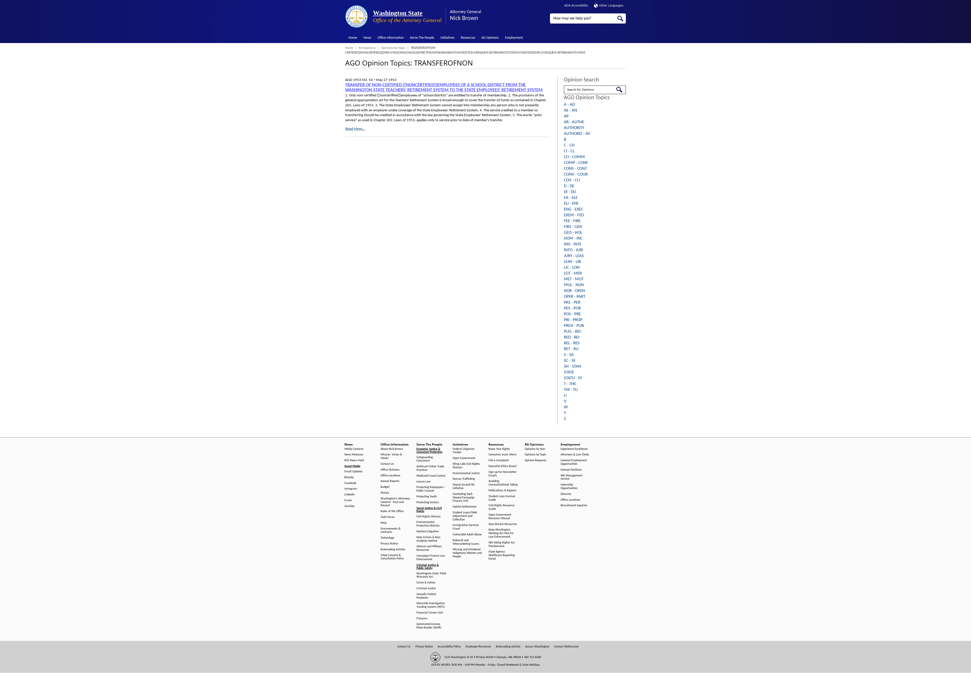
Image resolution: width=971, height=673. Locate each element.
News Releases (353, 454)
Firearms (422, 618)
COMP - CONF (576, 163)
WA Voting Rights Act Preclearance (502, 544)
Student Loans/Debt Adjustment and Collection (465, 516)
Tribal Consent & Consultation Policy (392, 557)
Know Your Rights (499, 449)
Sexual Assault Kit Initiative (464, 486)
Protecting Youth (426, 496)
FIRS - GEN (573, 227)
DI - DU (570, 192)
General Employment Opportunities (574, 462)
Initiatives (447, 38)
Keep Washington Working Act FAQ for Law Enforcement (501, 533)
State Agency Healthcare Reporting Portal (502, 555)
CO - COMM (574, 157)
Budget (385, 487)
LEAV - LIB (572, 262)
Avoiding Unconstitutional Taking (503, 483)
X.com (348, 500)
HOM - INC (573, 238)
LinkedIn (349, 494)
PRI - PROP (573, 320)
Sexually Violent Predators (426, 596)
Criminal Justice (426, 588)
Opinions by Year (535, 449)
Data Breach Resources (503, 524)
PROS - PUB (574, 326)
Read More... (355, 129)
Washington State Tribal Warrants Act (431, 575)
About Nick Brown (392, 449)
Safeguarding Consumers (424, 459)
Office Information (391, 38)
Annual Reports (390, 481)
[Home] (356, 16)
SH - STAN (572, 366)
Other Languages (611, 6)
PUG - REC (573, 331)
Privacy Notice (389, 543)
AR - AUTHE (574, 122)
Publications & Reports (503, 490)
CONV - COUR (576, 174)
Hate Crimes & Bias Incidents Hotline (428, 539)
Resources (468, 38)
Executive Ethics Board (502, 466)
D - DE (569, 186)
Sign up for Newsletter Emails (503, 474)
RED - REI (571, 337)
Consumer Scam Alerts (503, 454)
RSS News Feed (354, 460)
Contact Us (387, 464)
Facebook (350, 483)
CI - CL (569, 151)
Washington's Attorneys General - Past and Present (395, 502)
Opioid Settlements (465, 506)
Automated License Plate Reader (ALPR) (429, 626)
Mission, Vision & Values (391, 456)
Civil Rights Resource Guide (501, 507)
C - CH (569, 145)
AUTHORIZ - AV (577, 134)
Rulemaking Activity (393, 549)
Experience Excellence (574, 449)
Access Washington (537, 646)
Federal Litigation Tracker (463, 451)
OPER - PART (574, 297)
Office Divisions (390, 469)
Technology (387, 537)
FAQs (384, 522)
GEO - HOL (573, 232)
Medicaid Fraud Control (430, 475)
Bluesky (349, 477)
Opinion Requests (535, 460)
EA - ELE (571, 198)
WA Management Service (571, 477)
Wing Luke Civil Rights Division (466, 465)
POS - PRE (572, 314)
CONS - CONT (575, 168)
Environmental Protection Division (427, 524)
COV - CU (572, 180)
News (367, 38)
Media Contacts (354, 449)
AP (566, 116)
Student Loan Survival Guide (502, 498)
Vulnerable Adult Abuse (467, 534)
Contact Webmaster (566, 646)
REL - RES (572, 343)
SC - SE (570, 361)
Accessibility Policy (449, 646)
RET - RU (571, 349)
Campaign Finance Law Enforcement (430, 557)
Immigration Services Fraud (466, 527)
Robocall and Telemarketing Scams (466, 542)
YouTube (349, 506)
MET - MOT (574, 279)
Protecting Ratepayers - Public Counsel (431, 489)
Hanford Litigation (427, 531)
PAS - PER (572, 302)
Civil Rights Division (428, 516)
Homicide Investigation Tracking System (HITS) (430, 605)
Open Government (464, 458)
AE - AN (570, 110)
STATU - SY (573, 378)
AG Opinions (490, 38)
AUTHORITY (574, 128)
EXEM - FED (574, 215)
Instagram (350, 488)
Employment (514, 38)
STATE (569, 372)
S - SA (569, 355)
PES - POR (572, 308)
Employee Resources (478, 646)
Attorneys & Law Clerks (575, 454)
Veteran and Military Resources (429, 548)
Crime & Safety (425, 582)
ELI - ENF (571, 203)
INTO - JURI (573, 250)
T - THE (570, 384)
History (385, 492)
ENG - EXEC (573, 209)
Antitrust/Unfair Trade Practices (430, 468)
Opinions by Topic (393, 48)
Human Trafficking (464, 478)
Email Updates (353, 471)
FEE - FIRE (572, 221)
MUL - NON (574, 285)
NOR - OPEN (574, 291)
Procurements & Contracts (391, 530)
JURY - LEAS (574, 256)
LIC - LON (572, 267)
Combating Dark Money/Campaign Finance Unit (464, 498)
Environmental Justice (466, 473)
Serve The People (422, 38)
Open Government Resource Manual (500, 516)
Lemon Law (423, 481)
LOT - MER (573, 273)
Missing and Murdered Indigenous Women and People (467, 553)
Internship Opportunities (569, 486)
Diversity (566, 494)
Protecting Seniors (427, 502)
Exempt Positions (571, 469)
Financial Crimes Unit (429, 612)
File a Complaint (499, 460)
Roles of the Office (392, 511)
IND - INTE (572, 244)
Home (352, 38)
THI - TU (571, 390)
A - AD (569, 104)
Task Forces (388, 517)
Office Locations (390, 475)
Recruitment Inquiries (574, 505)
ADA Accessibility (576, 6)
